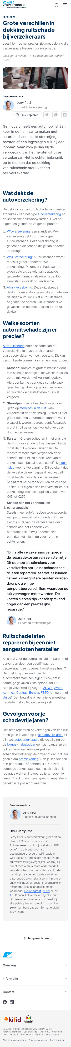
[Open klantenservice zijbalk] (56, 4)
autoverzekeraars (26, 739)
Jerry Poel (29, 812)
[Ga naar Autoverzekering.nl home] (14, 4)
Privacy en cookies (37, 1040)
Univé (7, 697)
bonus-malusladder (21, 744)
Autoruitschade (13, 346)
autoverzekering (49, 214)
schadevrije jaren (50, 735)
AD (11, 895)
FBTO (45, 692)
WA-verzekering (18, 231)
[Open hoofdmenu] (64, 4)
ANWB (48, 688)
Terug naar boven (38, 938)
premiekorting (29, 759)
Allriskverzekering (19, 287)
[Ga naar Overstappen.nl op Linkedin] (12, 1002)
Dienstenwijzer (56, 1040)
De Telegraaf (32, 891)
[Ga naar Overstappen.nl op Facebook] (5, 1002)
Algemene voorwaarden (14, 1040)
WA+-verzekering (19, 257)
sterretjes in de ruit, (33, 408)
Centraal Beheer (27, 692)
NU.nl (46, 891)
